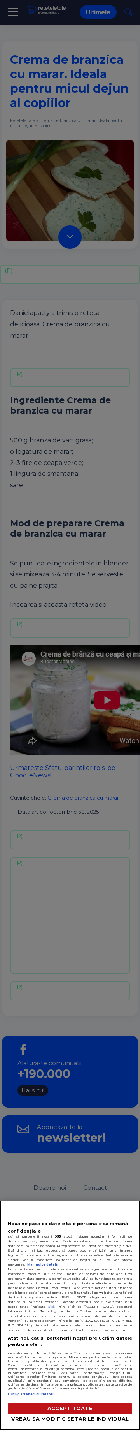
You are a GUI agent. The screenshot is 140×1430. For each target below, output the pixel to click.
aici (51, 1306)
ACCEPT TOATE (70, 1408)
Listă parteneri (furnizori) (31, 1394)
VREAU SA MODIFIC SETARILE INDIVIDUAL (70, 1419)
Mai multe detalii (42, 1264)
